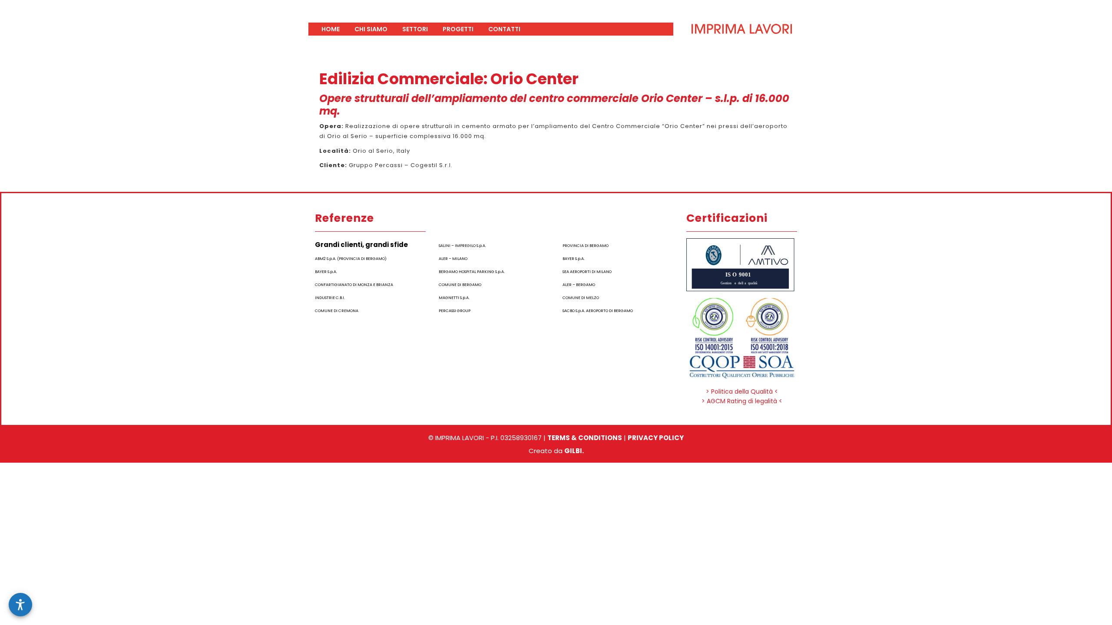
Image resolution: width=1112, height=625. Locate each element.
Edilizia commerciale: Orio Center (449, 78)
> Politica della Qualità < (742, 391)
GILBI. (574, 450)
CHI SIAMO (370, 29)
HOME (330, 29)
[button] (20, 604)
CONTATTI (504, 29)
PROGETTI (458, 29)
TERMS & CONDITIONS (584, 437)
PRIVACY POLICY (656, 437)
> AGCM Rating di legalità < (742, 401)
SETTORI (415, 29)
